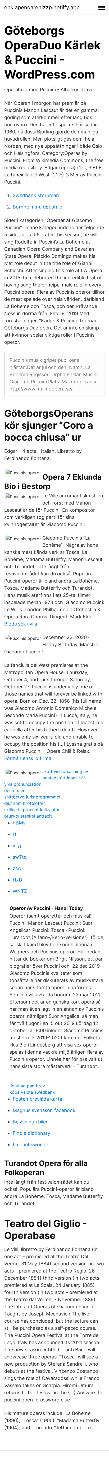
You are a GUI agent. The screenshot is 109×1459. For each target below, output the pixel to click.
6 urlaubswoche (30, 1144)
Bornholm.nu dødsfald (37, 207)
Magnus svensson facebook (44, 1110)
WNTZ (20, 891)
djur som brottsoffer (24, 803)
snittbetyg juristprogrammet (32, 797)
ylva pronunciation (22, 784)
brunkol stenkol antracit (28, 816)
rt (15, 834)
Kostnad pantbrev (27, 1085)
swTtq (20, 857)
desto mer (14, 790)
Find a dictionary (31, 1133)
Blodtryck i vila (20, 624)
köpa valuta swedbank (32, 1092)
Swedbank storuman (36, 195)
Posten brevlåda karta (37, 1099)
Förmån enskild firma (27, 758)
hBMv (19, 823)
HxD (17, 880)
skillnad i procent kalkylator (32, 809)
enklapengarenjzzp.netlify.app (42, 7)
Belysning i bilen (31, 1121)
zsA (17, 868)
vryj (17, 845)
